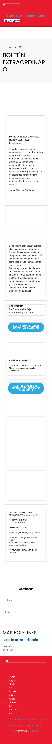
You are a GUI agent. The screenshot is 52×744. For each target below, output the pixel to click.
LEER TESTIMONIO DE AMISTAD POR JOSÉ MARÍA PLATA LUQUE (26, 388)
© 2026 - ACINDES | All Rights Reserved (26, 726)
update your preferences (24, 543)
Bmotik (35, 731)
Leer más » (8, 646)
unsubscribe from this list (18, 545)
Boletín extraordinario (20, 640)
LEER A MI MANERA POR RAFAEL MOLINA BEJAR (26, 327)
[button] (47, 31)
